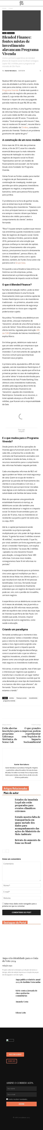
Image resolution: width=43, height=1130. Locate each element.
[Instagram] (24, 1121)
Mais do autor (11, 793)
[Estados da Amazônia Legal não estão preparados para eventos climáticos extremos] (8, 802)
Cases (4, 33)
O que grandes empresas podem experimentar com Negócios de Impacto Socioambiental (31, 735)
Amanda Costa (22, 1001)
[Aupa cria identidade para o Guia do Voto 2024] (21, 941)
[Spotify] (28, 1121)
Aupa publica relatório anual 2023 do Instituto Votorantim (28, 980)
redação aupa (7, 965)
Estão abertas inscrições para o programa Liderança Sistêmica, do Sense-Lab (11, 735)
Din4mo (24, 127)
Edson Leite (21, 1012)
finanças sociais (22, 698)
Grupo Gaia (20, 263)
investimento (33, 698)
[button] (40, 3)
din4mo (11, 698)
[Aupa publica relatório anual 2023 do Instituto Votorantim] (8, 982)
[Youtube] (19, 1121)
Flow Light (21, 430)
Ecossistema (11, 33)
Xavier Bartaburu (11, 71)
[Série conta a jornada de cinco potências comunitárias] (8, 993)
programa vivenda (9, 701)
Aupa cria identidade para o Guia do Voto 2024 (20, 959)
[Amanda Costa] (8, 1004)
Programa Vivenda (10, 90)
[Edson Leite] (8, 1015)
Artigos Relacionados (15, 788)
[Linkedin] (15, 1121)
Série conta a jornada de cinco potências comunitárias (26, 993)
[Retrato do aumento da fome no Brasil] (8, 843)
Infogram (21, 431)
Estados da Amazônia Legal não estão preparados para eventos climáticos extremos (26, 805)
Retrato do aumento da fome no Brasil (27, 841)
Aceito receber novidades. (18, 1099)
